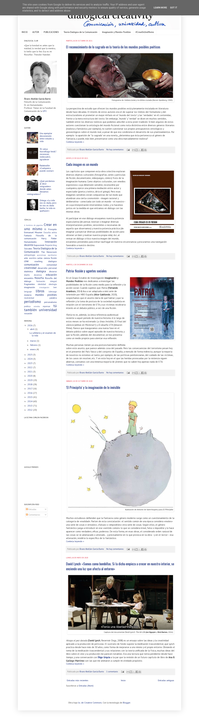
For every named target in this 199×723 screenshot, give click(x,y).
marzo (33, 340)
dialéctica (28, 271)
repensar (46, 306)
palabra (53, 297)
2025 (30, 354)
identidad (42, 284)
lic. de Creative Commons (90, 702)
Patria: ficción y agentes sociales (86, 270)
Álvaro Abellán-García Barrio (91, 149)
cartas (40, 258)
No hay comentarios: (115, 149)
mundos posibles (46, 294)
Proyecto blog (51, 245)
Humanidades (30, 241)
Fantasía (28, 235)
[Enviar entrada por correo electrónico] (128, 149)
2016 (30, 393)
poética (27, 306)
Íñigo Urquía (104, 657)
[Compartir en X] (139, 150)
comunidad (52, 264)
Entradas (32, 509)
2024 (30, 358)
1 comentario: (112, 671)
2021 (30, 371)
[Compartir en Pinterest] (145, 150)
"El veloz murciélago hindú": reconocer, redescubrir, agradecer (48, 154)
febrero (34, 345)
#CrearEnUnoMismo (145, 32)
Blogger (126, 702)
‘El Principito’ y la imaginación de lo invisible (93, 387)
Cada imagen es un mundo (82, 164)
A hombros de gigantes (33, 225)
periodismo (32, 301)
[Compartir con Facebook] (142, 150)
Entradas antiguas (166, 680)
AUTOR (35, 32)
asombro (32, 258)
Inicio (123, 680)
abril (32, 329)
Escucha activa (50, 232)
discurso (53, 271)
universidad (48, 310)
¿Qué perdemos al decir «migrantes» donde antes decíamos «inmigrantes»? (41, 188)
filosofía (39, 278)
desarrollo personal (47, 268)
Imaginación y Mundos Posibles (116, 32)
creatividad (30, 268)
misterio (28, 295)
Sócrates (28, 248)
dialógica (41, 271)
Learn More (160, 7)
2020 (30, 375)
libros (40, 291)
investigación (44, 287)
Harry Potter (49, 238)
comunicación (31, 264)
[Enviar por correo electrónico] (133, 150)
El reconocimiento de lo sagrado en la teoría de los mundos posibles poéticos (113, 46)
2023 (30, 363)
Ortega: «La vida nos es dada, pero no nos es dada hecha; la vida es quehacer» (48, 205)
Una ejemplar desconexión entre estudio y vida (47, 137)
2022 (30, 367)
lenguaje (28, 291)
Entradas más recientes (77, 680)
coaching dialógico (45, 261)
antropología (29, 255)
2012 (30, 409)
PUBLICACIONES (51, 32)
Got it (173, 7)
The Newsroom (49, 252)
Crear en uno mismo (40, 226)
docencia (38, 275)
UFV (44, 111)
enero (33, 349)
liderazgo (53, 291)
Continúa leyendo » (75, 141)
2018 (30, 384)
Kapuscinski (39, 245)
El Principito (50, 229)
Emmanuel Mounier (33, 232)
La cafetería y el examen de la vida (43, 334)
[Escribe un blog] (136, 150)
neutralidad (29, 298)
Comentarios (34, 514)
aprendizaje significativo (47, 255)
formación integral (46, 281)
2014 (30, 401)
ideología (53, 284)
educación (51, 274)
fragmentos (29, 284)
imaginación (29, 287)
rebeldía (37, 306)
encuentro (28, 278)
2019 (30, 380)
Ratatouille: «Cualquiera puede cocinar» (47, 168)
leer (55, 287)
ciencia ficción (50, 258)
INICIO (25, 32)
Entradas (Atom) (86, 685)
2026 (30, 325)
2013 (30, 405)
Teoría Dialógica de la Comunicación (80, 32)
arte (26, 258)
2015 (30, 397)
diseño (27, 275)
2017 (30, 388)
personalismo (50, 302)
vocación (28, 313)
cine (26, 261)
